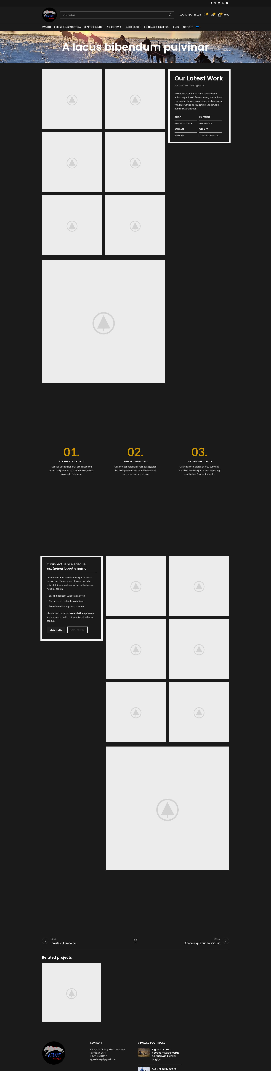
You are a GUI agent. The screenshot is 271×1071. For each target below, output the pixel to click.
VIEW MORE (56, 630)
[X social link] (215, 3)
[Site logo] (49, 14)
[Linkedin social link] (223, 3)
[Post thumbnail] (144, 1055)
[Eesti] (198, 27)
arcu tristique (77, 613)
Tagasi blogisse (136, 941)
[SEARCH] (170, 15)
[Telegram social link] (227, 3)
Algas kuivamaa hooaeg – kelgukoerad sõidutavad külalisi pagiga (166, 1054)
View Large (97, 966)
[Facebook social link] (211, 3)
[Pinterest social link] (219, 3)
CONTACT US (77, 630)
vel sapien (58, 577)
